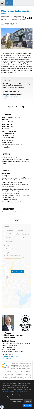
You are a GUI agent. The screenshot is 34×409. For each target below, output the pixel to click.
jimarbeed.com (7, 358)
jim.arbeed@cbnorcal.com (11, 96)
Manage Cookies (16, 401)
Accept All (27, 405)
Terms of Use (18, 391)
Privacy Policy (8, 391)
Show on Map (18, 272)
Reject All (28, 401)
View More (6, 98)
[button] (2, 407)
